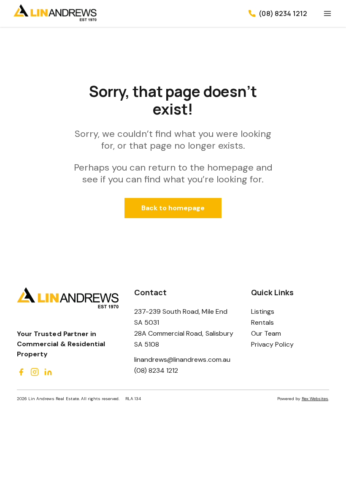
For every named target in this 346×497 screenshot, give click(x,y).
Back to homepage (173, 207)
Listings (262, 311)
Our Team (266, 333)
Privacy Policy (272, 344)
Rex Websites (315, 398)
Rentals (262, 322)
